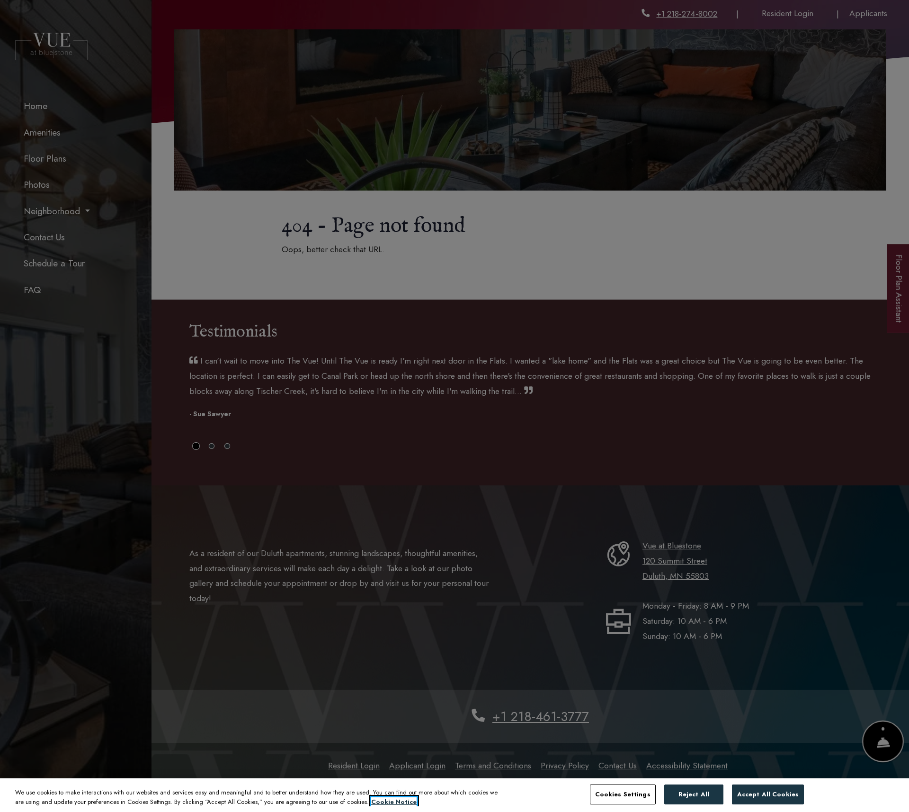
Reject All (693, 794)
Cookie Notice (394, 801)
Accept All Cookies (768, 794)
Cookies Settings (623, 794)
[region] (454, 795)
